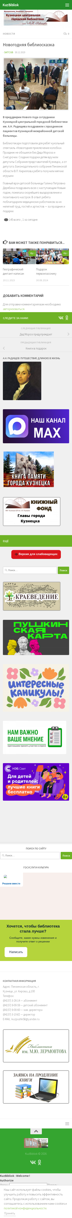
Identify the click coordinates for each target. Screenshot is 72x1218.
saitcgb (8, 52)
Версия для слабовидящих (37, 554)
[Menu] (67, 5)
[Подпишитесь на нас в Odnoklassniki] (67, 317)
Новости (9, 33)
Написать (16, 952)
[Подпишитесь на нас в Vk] (60, 317)
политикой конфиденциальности (25, 1208)
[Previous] (11, 84)
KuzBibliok (10, 5)
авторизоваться (13, 309)
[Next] (61, 84)
